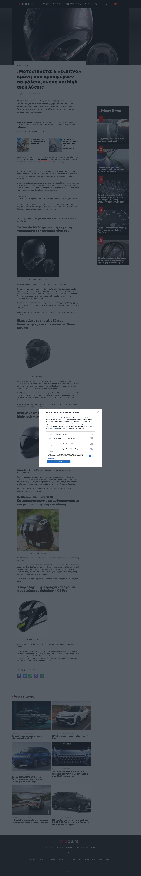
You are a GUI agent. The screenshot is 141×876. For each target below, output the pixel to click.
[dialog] (70, 438)
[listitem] (70, 434)
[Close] (98, 412)
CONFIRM (59, 461)
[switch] (91, 438)
